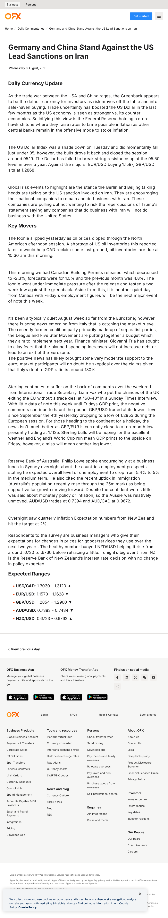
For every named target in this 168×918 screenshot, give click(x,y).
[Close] (140, 893)
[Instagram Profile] (117, 686)
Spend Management (19, 794)
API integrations (97, 813)
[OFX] (13, 16)
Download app (96, 749)
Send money (95, 743)
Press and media (97, 820)
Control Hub (14, 788)
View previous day (25, 649)
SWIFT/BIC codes (58, 775)
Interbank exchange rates (63, 749)
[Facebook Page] (117, 677)
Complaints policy (139, 756)
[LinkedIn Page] (126, 677)
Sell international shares (102, 793)
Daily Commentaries (31, 28)
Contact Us (135, 743)
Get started (141, 16)
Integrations (14, 822)
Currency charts (57, 769)
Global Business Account (22, 736)
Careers (133, 851)
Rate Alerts (54, 762)
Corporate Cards (17, 749)
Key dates (134, 812)
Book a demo (148, 714)
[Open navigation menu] (159, 16)
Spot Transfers (16, 762)
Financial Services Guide (143, 773)
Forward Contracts (18, 769)
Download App (16, 834)
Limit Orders (14, 775)
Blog (49, 808)
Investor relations (139, 818)
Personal (31, 4)
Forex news (54, 801)
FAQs (73, 714)
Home (9, 28)
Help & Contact (108, 714)
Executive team (137, 845)
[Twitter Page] (135, 677)
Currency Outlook (58, 795)
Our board (134, 838)
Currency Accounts (19, 781)
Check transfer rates (100, 736)
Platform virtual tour (59, 736)
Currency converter (59, 743)
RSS (49, 814)
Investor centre (137, 799)
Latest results (136, 805)
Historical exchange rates (63, 756)
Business (12, 4)
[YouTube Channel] (153, 677)
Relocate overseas (99, 766)
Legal (131, 749)
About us (133, 736)
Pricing (11, 828)
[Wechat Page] (144, 677)
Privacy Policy (136, 779)
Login (44, 714)
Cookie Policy (27, 907)
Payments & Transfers (20, 743)
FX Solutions (15, 756)
